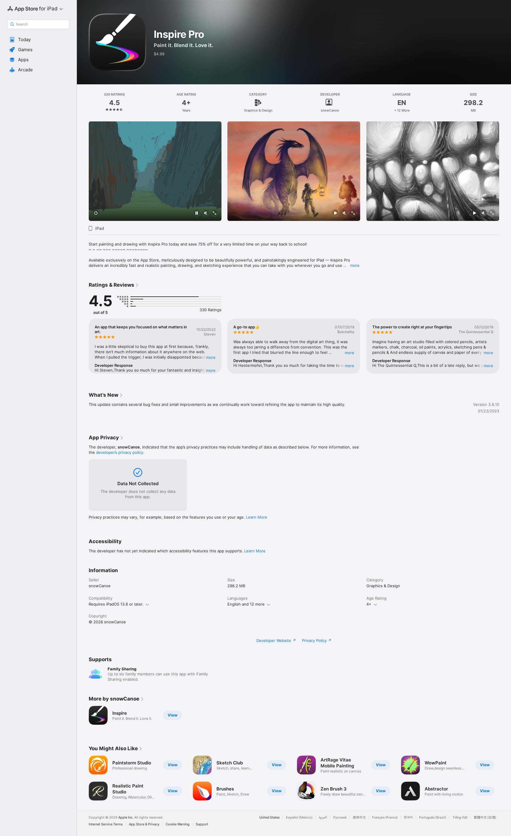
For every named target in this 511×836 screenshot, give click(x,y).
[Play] (335, 213)
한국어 (408, 817)
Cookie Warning (178, 824)
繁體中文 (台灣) (485, 817)
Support (202, 824)
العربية (323, 817)
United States (269, 817)
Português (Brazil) (432, 817)
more (355, 265)
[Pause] (196, 213)
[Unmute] (205, 213)
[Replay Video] (95, 213)
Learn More (256, 517)
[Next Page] (505, 171)
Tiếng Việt (460, 817)
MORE (211, 357)
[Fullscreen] (214, 213)
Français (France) (385, 817)
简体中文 (359, 817)
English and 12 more (246, 604)
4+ (368, 604)
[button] (38, 39)
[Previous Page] (83, 171)
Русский (340, 817)
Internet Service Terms (106, 824)
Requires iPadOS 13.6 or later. (116, 604)
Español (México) (299, 817)
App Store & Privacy (144, 824)
